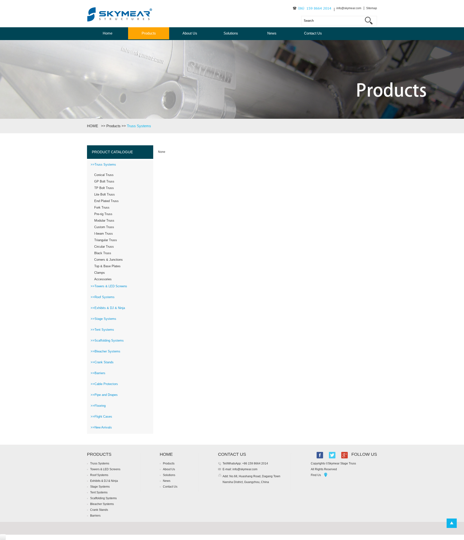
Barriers (95, 515)
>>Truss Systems (103, 164)
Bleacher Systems (102, 504)
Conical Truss (104, 175)
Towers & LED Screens (105, 469)
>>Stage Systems (103, 319)
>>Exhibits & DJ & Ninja (108, 308)
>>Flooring (98, 405)
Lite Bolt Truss (104, 194)
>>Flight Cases (101, 416)
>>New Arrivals (101, 427)
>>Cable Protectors (104, 384)
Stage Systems (100, 486)
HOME (93, 126)
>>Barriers (98, 373)
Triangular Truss (105, 240)
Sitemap (371, 8)
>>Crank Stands (102, 362)
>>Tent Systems (102, 329)
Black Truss (102, 253)
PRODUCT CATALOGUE (112, 152)
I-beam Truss (103, 233)
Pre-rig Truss (103, 214)
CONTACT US (232, 454)
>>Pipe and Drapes (104, 395)
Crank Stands (99, 510)
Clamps (99, 272)
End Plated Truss (106, 201)
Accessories (103, 279)
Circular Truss (104, 246)
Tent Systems (99, 492)
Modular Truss (104, 220)
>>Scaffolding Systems (107, 340)
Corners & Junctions (108, 259)
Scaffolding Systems (103, 498)
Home (107, 33)
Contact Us (313, 33)
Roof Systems (99, 475)
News (271, 33)
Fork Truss (101, 207)
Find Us (316, 475)
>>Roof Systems (103, 297)
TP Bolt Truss (104, 188)
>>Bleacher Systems (105, 351)
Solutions (231, 33)
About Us (189, 33)
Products (149, 33)
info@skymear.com (348, 8)
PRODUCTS (99, 454)
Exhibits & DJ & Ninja (104, 481)
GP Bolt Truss (104, 181)
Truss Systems (139, 126)
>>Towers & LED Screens (109, 286)
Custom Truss (104, 227)
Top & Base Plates (107, 266)
